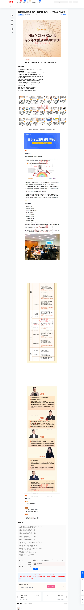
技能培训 (30, 6)
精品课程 (19, 2)
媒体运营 (24, 6)
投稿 (76, 6)
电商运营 (17, 6)
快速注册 (75, 2)
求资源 (28, 2)
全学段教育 (21, 14)
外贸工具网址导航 (35, 2)
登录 (70, 2)
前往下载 (64, 14)
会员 (24, 2)
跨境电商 (11, 6)
